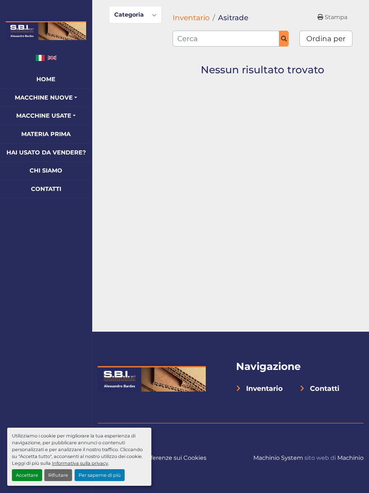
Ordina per (326, 38)
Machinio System (278, 457)
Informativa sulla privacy (80, 463)
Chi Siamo (46, 170)
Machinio (350, 457)
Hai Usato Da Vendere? (46, 152)
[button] (46, 98)
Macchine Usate (43, 115)
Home (45, 79)
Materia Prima (46, 134)
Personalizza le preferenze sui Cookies (152, 457)
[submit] (284, 39)
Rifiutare (58, 475)
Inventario (264, 388)
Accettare (27, 475)
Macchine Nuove (44, 97)
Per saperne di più (100, 475)
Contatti (46, 189)
